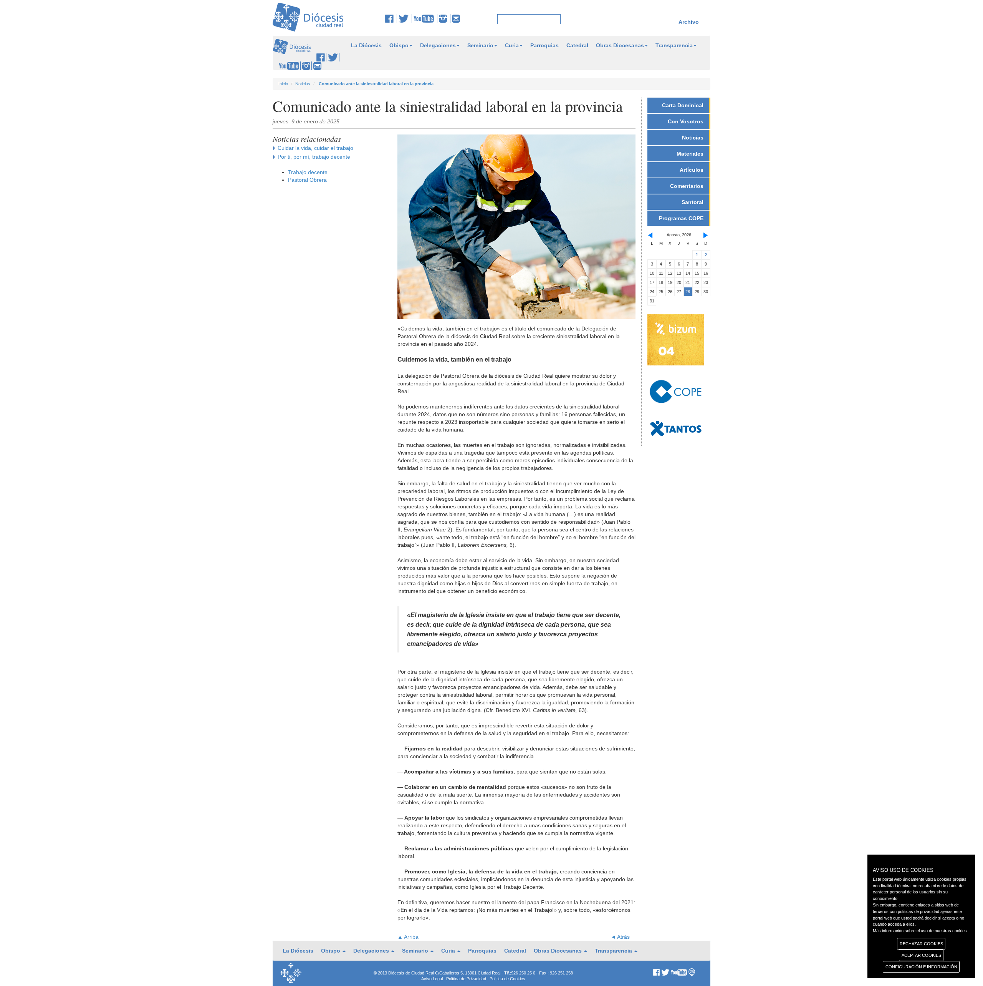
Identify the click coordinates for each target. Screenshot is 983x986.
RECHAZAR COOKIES (921, 943)
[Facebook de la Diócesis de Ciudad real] (391, 18)
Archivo (689, 22)
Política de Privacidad (466, 978)
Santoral (692, 202)
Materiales (690, 154)
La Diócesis (366, 45)
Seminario (480, 45)
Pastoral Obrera (307, 180)
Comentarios (686, 186)
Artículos (691, 170)
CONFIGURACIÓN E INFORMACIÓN (921, 966)
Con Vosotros (685, 121)
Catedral (577, 45)
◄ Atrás (620, 937)
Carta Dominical (682, 105)
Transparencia (674, 45)
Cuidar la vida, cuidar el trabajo (315, 148)
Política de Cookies (507, 978)
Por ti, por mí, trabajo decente (314, 157)
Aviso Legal (432, 978)
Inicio (283, 83)
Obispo (399, 45)
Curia (512, 45)
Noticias (302, 83)
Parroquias (544, 45)
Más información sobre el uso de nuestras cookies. (920, 930)
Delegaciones (438, 45)
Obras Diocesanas (620, 45)
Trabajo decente (308, 172)
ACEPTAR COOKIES (921, 955)
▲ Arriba (408, 937)
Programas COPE (681, 218)
